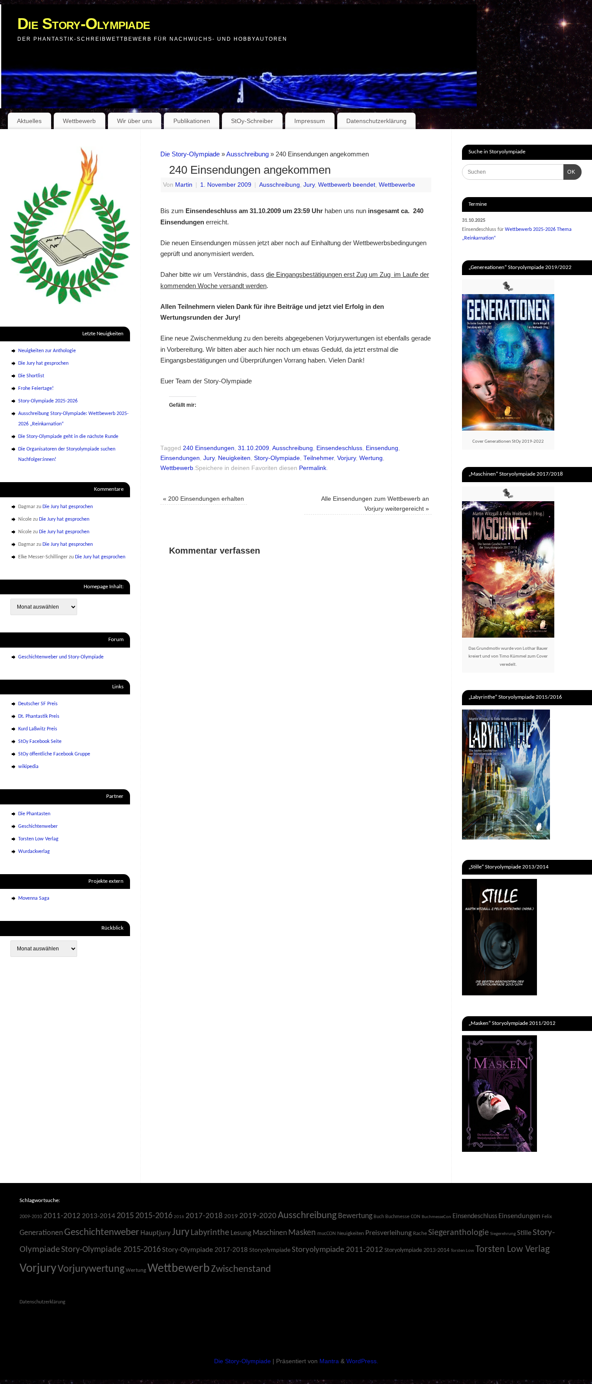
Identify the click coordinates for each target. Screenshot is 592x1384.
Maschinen (270, 1233)
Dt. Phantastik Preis (38, 716)
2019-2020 (257, 1216)
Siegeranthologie (458, 1232)
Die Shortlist (31, 376)
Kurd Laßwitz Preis (37, 729)
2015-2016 (153, 1216)
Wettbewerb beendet (346, 185)
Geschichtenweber (38, 826)
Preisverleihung (388, 1233)
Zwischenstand (241, 1269)
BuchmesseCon (436, 1217)
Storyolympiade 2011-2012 (337, 1250)
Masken (302, 1232)
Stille (524, 1233)
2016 (179, 1217)
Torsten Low (462, 1250)
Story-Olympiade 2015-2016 (111, 1249)
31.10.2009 (253, 448)
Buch (379, 1216)
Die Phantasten (34, 814)
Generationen (41, 1233)
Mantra (329, 1361)
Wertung (371, 458)
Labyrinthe (210, 1232)
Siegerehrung (503, 1234)
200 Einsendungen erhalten (203, 499)
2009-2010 (31, 1216)
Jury (309, 185)
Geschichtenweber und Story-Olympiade (61, 657)
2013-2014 (98, 1216)
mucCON (326, 1233)
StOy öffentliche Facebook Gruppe (54, 754)
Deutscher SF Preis (38, 704)
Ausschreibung (247, 154)
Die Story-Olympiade (83, 23)
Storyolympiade (269, 1250)
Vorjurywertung (91, 1269)
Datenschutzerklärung (376, 120)
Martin (183, 185)
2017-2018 (204, 1216)
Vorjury (346, 458)
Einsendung (382, 448)
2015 (125, 1216)
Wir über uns (134, 120)
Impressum (309, 120)
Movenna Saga (33, 898)
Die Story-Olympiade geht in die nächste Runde (68, 436)
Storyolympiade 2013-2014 (416, 1250)
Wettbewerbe (397, 185)
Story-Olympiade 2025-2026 (48, 401)
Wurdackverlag (34, 851)
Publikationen (191, 120)
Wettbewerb (79, 120)
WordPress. (362, 1361)
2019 (231, 1216)
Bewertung (355, 1216)
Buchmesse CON (402, 1216)
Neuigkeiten (234, 458)
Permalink (312, 468)
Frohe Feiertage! (36, 388)
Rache (420, 1233)
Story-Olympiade (277, 458)
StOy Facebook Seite (40, 741)
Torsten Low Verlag (38, 839)
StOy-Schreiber (252, 120)
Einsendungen (180, 458)
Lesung (241, 1233)
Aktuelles (29, 120)
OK (569, 172)
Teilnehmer (318, 458)
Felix (547, 1216)
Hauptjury (155, 1233)
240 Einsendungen (208, 448)
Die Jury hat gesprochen (43, 363)
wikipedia (28, 766)
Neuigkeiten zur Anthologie (47, 350)
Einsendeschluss (339, 448)
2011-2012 (62, 1216)
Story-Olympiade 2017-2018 (205, 1250)
